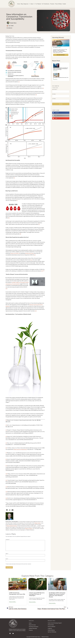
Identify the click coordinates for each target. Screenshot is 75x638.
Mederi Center (37, 523)
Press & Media (58, 3)
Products (52, 3)
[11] (42, 271)
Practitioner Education (33, 626)
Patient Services (32, 624)
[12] (43, 270)
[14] (36, 311)
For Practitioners (45, 3)
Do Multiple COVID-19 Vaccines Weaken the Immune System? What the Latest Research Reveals (57, 595)
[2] (43, 88)
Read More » (55, 70)
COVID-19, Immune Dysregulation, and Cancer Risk (17, 593)
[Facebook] (10, 633)
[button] (60, 113)
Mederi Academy (28, 528)
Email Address (54, 89)
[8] (20, 234)
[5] (16, 200)
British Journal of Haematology (20, 449)
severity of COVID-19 (14, 253)
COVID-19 (10, 28)
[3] (36, 94)
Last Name (54, 98)
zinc (31, 259)
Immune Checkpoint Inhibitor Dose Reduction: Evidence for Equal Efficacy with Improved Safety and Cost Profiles (60, 68)
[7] (39, 224)
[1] (19, 81)
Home (18, 3)
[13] (6, 288)
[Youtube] (13, 633)
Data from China (30, 253)
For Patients (38, 3)
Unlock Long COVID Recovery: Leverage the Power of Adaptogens (37, 594)
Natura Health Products (12, 525)
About (31, 3)
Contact (64, 3)
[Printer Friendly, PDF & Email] (11, 510)
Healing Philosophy (33, 628)
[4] (14, 177)
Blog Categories (24, 3)
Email (7, 558)
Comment (8, 539)
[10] (35, 255)
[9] (25, 253)
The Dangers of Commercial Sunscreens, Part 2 (60, 78)
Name (7, 553)
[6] (8, 217)
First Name (54, 94)
